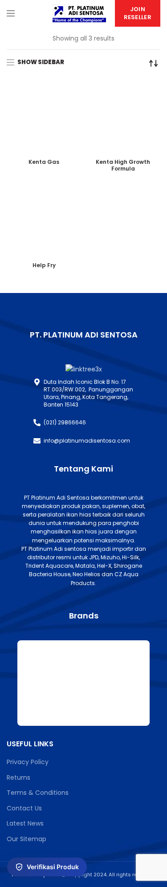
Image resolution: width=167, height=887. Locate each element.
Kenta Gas (44, 162)
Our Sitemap (26, 838)
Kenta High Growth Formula (123, 165)
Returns (18, 777)
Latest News (25, 823)
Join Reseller (137, 13)
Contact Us (24, 808)
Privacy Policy (28, 761)
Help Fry (44, 265)
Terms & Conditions (38, 792)
